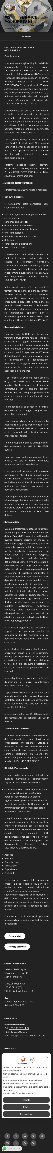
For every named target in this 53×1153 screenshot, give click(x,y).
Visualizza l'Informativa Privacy (18, 1093)
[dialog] (26, 1085)
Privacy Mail (15, 936)
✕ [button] (47, 1057)
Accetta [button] (26, 1100)
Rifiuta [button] (26, 1107)
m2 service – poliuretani (26, 19)
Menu (28, 36)
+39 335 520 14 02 (19, 1028)
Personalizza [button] (26, 1114)
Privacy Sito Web (17, 946)
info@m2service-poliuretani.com (21, 891)
